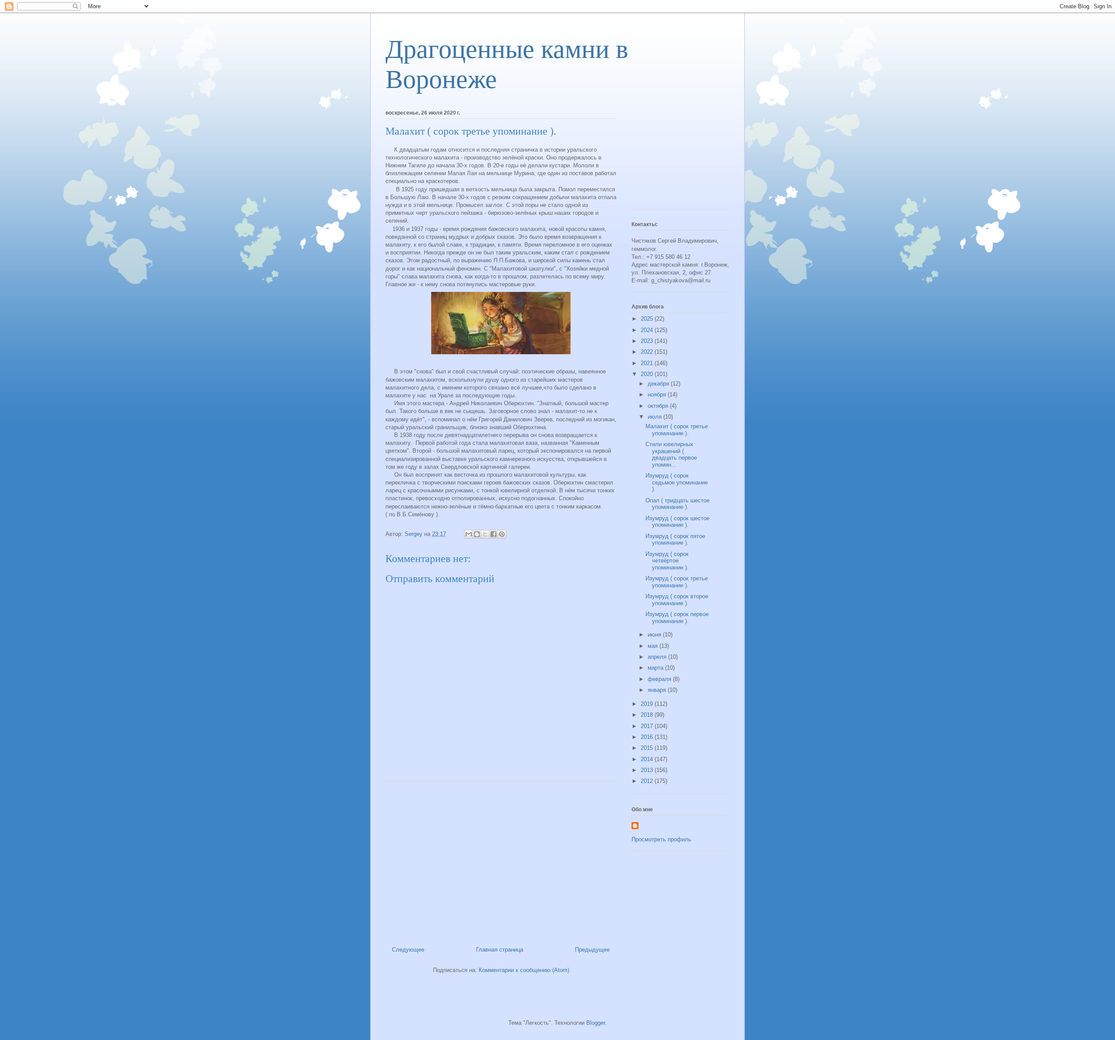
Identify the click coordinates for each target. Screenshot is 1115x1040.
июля (655, 416)
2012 (648, 781)
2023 (648, 341)
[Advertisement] (501, 860)
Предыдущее (592, 949)
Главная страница (499, 949)
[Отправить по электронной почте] (468, 534)
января (658, 690)
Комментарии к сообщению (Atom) (524, 970)
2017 (648, 726)
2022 (648, 352)
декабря (659, 383)
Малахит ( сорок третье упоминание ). (676, 430)
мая (653, 646)
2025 (648, 318)
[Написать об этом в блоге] (477, 534)
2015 (648, 748)
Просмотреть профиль (661, 839)
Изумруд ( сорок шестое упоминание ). (677, 521)
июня (655, 634)
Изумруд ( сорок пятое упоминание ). (675, 539)
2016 (648, 737)
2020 (648, 374)
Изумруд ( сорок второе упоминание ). (676, 599)
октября (659, 406)
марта (656, 667)
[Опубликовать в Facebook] (493, 534)
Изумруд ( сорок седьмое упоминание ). (676, 482)
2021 (648, 363)
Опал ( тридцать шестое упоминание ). (677, 504)
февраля (660, 679)
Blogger (595, 1023)
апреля (658, 657)
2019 (648, 704)
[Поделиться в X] (485, 534)
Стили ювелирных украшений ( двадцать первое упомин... (671, 454)
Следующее (408, 949)
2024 (648, 330)
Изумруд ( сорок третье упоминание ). (676, 582)
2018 (648, 714)
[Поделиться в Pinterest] (501, 534)
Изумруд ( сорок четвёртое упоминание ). (667, 561)
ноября (658, 394)
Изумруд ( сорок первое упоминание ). (677, 617)
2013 (648, 770)
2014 (648, 759)
